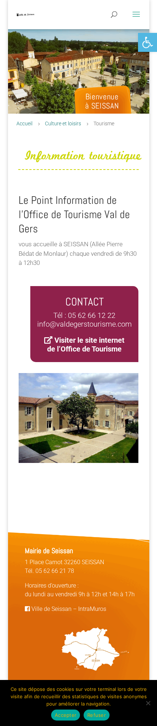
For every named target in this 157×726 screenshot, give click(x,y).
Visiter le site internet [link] (89, 340)
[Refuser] (148, 703)
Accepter (65, 715)
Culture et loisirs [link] (63, 123)
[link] (147, 42)
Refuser (96, 715)
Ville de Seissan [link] (51, 608)
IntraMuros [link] (92, 608)
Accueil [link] (24, 123)
